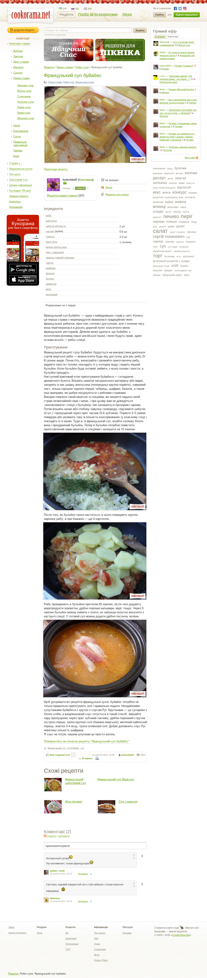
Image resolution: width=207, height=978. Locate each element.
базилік (50, 273)
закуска (180, 178)
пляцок (171, 221)
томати (50, 236)
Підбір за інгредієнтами (98, 14)
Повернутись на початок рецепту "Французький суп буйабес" (86, 741)
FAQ (96, 938)
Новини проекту (19, 196)
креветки (51, 283)
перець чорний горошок (60, 257)
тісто (178, 256)
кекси (167, 192)
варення (169, 173)
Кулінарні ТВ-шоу (20, 190)
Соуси (17, 136)
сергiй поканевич (168, 236)
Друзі (96, 955)
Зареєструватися (187, 14)
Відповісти (83, 874)
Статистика (100, 949)
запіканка (160, 182)
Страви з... (15, 163)
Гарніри (17, 150)
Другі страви (21, 61)
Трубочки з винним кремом (182, 147)
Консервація (20, 130)
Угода (97, 944)
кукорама (158, 202)
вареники (157, 173)
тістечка (169, 256)
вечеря (179, 173)
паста (186, 211)
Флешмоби (15, 207)
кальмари (51, 294)
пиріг (186, 216)
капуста (190, 183)
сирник (158, 241)
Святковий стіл (18, 179)
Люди (127, 14)
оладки (158, 211)
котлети (190, 197)
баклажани (159, 168)
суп (163, 246)
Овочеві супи (25, 85)
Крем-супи (23, 112)
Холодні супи (25, 101)
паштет (157, 217)
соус (155, 246)
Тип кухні (14, 174)
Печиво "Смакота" (183, 66)
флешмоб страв (161, 266)
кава (182, 182)
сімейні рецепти (181, 251)
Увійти (159, 14)
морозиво (172, 207)
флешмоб (188, 256)
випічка (191, 173)
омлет (168, 212)
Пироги (192, 103)
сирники (169, 241)
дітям (170, 178)
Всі (67, 933)
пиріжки (159, 221)
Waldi (162, 52)
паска (177, 211)
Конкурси (15, 201)
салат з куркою (177, 232)
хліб (174, 266)
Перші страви (21, 78)
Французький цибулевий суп (75, 781)
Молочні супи (25, 118)
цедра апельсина (56, 247)
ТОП (67, 949)
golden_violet (57, 871)
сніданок (190, 241)
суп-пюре (172, 247)
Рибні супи (24, 107)
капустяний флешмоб (164, 187)
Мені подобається (60, 755)
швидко (168, 270)
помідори (184, 221)
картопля (184, 187)
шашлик (157, 270)
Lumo (162, 76)
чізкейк (184, 266)
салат (160, 231)
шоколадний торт (183, 270)
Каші (16, 156)
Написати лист (65, 183)
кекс (157, 192)
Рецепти (66, 15)
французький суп (56, 748)
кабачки (173, 183)
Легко (108, 187)
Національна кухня (20, 168)
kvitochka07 (127, 755)
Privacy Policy (101, 960)
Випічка (18, 50)
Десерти (18, 67)
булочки (180, 168)
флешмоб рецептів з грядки (171, 261)
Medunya (55, 898)
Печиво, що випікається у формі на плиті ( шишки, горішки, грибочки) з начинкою (177, 136)
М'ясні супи (24, 90)
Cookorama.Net (181, 935)
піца (194, 221)
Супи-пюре (24, 96)
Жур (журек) (73, 801)
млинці (159, 206)
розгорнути (64, 836)
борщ (170, 168)
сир (188, 237)
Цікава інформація (20, 185)
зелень (50, 278)
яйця (186, 275)
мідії (48, 289)
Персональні (71, 944)
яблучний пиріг (172, 275)
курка (169, 201)
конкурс (179, 192)
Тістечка (167, 150)
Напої (16, 125)
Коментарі (173, 36)
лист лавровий (55, 252)
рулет (180, 226)
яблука (157, 275)
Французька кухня (84, 82)
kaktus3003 (165, 66)
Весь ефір (190, 157)
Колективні (70, 938)
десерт (159, 178)
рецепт (162, 226)
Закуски (18, 56)
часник (50, 231)
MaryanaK (164, 42)
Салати (17, 72)
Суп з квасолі (128, 801)
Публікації (160, 36)
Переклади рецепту (56, 169)
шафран (51, 268)
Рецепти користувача (62, 195)
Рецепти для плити (117, 194)
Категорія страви (19, 43)
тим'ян (49, 262)
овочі (183, 207)
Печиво (165, 69)
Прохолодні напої (168, 82)
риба (171, 226)
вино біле (51, 241)
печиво (171, 216)
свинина (191, 232)
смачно (180, 242)
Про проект (100, 933)
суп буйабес (73, 748)
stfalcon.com (191, 927)
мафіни (180, 201)
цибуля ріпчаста (55, 226)
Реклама (127, 933)
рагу (155, 226)
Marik (162, 89)
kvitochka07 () (78, 179)
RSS (197, 158)
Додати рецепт (24, 30)
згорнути (51, 836)
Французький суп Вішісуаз (115, 779)
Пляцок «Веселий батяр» (181, 89)
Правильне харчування (20, 143)
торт (157, 255)
